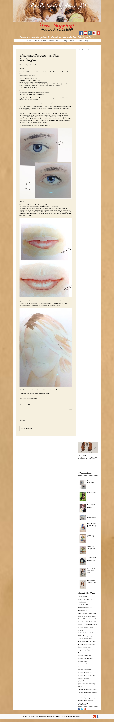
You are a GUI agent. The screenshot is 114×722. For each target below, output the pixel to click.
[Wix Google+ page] (94, 716)
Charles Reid (82, 602)
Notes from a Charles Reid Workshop (88, 622)
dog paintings (91, 650)
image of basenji (83, 667)
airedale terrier (83, 638)
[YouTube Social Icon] (85, 33)
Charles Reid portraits (85, 607)
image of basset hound (85, 669)
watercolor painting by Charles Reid (88, 689)
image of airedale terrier (85, 658)
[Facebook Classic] (79, 709)
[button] (44, 40)
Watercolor (81, 636)
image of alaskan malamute (86, 664)
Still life (80, 630)
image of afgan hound (84, 655)
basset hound (87, 647)
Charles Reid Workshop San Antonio (88, 605)
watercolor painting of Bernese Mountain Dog (88, 692)
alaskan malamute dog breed (87, 641)
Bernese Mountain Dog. (85, 599)
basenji (80, 647)
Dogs (83, 616)
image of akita (82, 661)
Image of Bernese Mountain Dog (87, 619)
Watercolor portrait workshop (28, 398)
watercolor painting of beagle (87, 698)
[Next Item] (95, 447)
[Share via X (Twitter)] (25, 404)
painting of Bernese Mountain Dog (88, 675)
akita (90, 638)
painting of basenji (83, 678)
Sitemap (50, 716)
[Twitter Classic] (82, 709)
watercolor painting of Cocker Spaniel (88, 695)
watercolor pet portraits (85, 700)
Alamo (80, 596)
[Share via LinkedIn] (29, 404)
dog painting (82, 650)
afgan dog (89, 636)
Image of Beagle (91, 616)
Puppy (91, 627)
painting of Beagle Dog (85, 672)
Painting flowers (83, 627)
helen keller (82, 653)
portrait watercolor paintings (86, 683)
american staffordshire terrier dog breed (88, 644)
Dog (79, 616)
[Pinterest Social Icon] (94, 33)
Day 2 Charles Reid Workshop (87, 613)
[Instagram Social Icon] (90, 33)
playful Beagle (82, 681)
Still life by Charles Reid (85, 633)
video (80, 686)
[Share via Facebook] (20, 404)
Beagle (85, 596)
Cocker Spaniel (82, 610)
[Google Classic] (85, 709)
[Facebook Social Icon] (81, 33)
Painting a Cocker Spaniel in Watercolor (88, 624)
